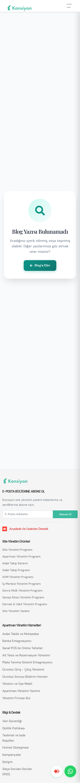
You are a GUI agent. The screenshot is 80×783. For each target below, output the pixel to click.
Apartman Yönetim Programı (21, 556)
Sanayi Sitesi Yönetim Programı (23, 597)
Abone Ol (65, 514)
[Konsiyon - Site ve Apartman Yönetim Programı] (19, 8)
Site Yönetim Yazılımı (16, 611)
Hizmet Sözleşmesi (15, 747)
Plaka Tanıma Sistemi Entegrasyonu (27, 662)
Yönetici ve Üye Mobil (17, 684)
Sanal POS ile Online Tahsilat (22, 648)
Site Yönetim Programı (17, 550)
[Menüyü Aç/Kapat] (70, 8)
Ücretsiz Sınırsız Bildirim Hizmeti (25, 677)
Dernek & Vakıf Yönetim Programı (24, 604)
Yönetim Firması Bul (16, 698)
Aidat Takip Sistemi (15, 563)
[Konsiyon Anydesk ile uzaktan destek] (57, 771)
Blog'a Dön (42, 265)
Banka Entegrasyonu (16, 641)
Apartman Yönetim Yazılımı (21, 691)
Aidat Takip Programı (16, 570)
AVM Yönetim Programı (17, 577)
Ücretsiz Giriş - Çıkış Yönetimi (23, 669)
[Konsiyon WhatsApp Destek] (70, 771)
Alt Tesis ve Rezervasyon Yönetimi (26, 655)
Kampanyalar (11, 755)
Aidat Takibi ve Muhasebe (20, 634)
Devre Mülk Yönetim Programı (22, 591)
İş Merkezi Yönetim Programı (21, 584)
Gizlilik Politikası (13, 728)
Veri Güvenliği (12, 721)
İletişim (7, 762)
